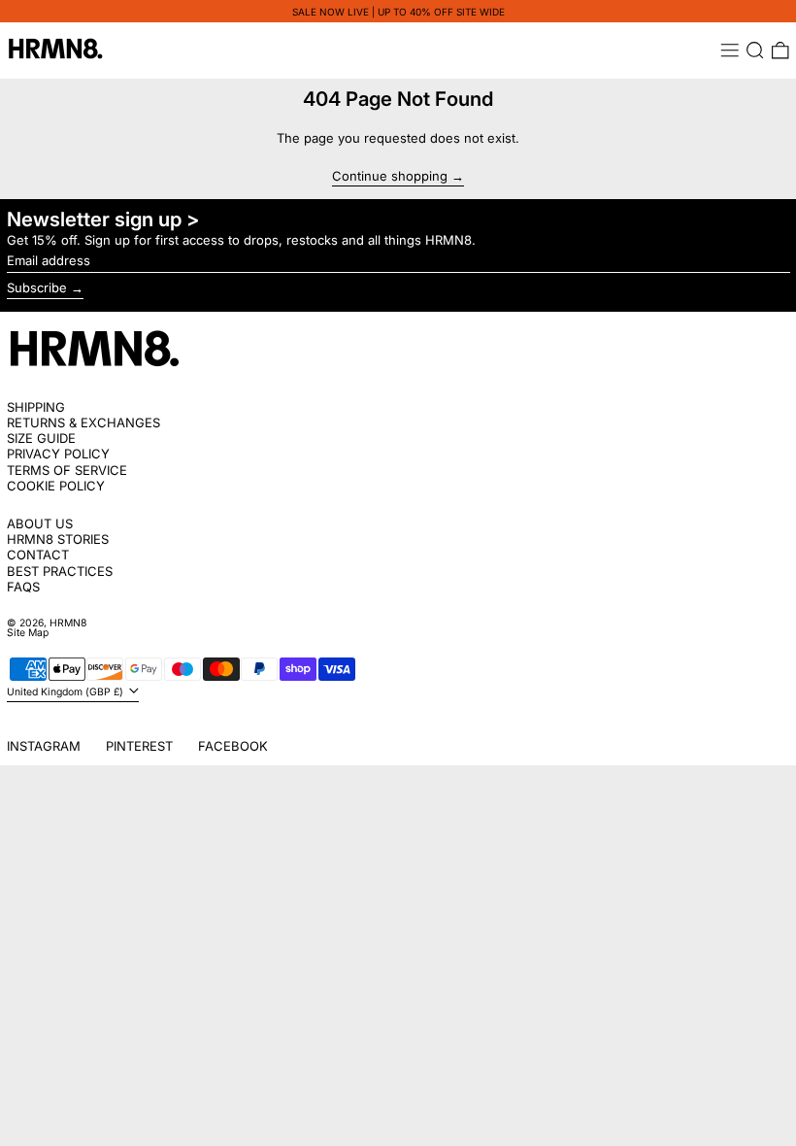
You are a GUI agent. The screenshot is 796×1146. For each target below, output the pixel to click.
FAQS (23, 586)
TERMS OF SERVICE (67, 470)
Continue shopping (390, 177)
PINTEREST (139, 746)
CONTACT (38, 554)
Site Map (28, 632)
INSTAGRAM (44, 746)
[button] (755, 50)
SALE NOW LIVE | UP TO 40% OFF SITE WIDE (398, 11)
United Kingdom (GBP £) (66, 692)
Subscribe (37, 287)
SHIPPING (36, 407)
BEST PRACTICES (60, 571)
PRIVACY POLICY (58, 453)
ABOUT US (40, 523)
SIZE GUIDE (41, 438)
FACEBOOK (233, 746)
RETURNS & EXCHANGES (83, 422)
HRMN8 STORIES (58, 539)
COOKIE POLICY (56, 485)
